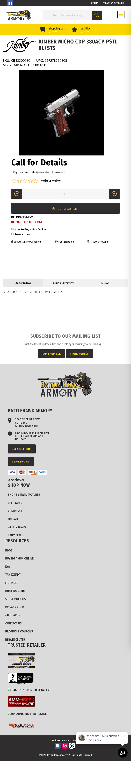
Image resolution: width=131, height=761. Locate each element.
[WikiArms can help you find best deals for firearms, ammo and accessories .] (29, 714)
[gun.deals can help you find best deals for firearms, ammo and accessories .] (30, 690)
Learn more (58, 172)
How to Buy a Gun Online (30, 229)
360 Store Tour (21, 449)
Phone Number (79, 353)
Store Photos (21, 461)
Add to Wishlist (67, 208)
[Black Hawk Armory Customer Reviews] (23, 661)
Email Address (51, 353)
